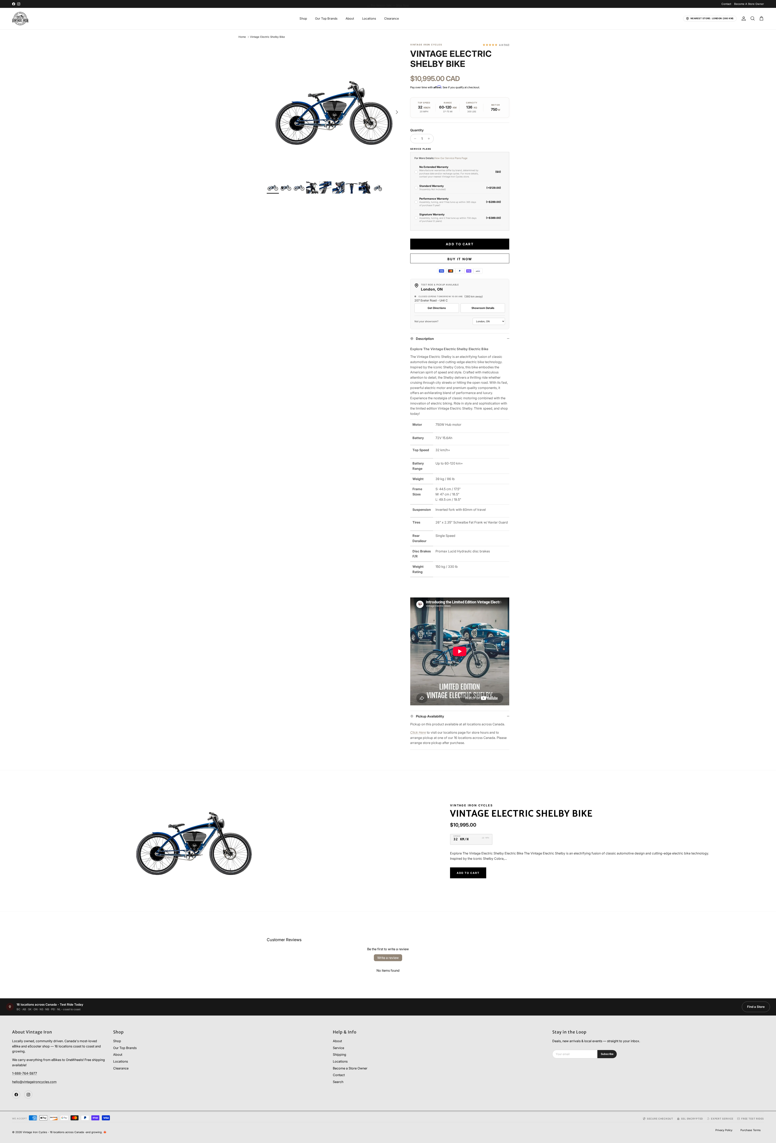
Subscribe (607, 1054)
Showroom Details (482, 308)
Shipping (339, 1054)
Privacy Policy (723, 1130)
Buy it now (459, 259)
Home (242, 37)
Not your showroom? (426, 321)
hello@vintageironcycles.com (34, 1082)
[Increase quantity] (429, 138)
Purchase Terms (750, 1130)
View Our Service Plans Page (450, 158)
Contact (726, 3)
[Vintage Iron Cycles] (20, 18)
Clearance (391, 18)
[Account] (743, 18)
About (350, 18)
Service (338, 1048)
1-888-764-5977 (24, 1073)
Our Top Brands (326, 18)
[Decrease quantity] (414, 138)
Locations (369, 18)
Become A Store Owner (749, 3)
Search (338, 1082)
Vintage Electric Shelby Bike (267, 37)
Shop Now (402, 3)
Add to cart (460, 244)
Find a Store (756, 1007)
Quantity (417, 130)
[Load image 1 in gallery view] (334, 110)
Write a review (388, 958)
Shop (303, 18)
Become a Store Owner (350, 1068)
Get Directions (437, 308)
